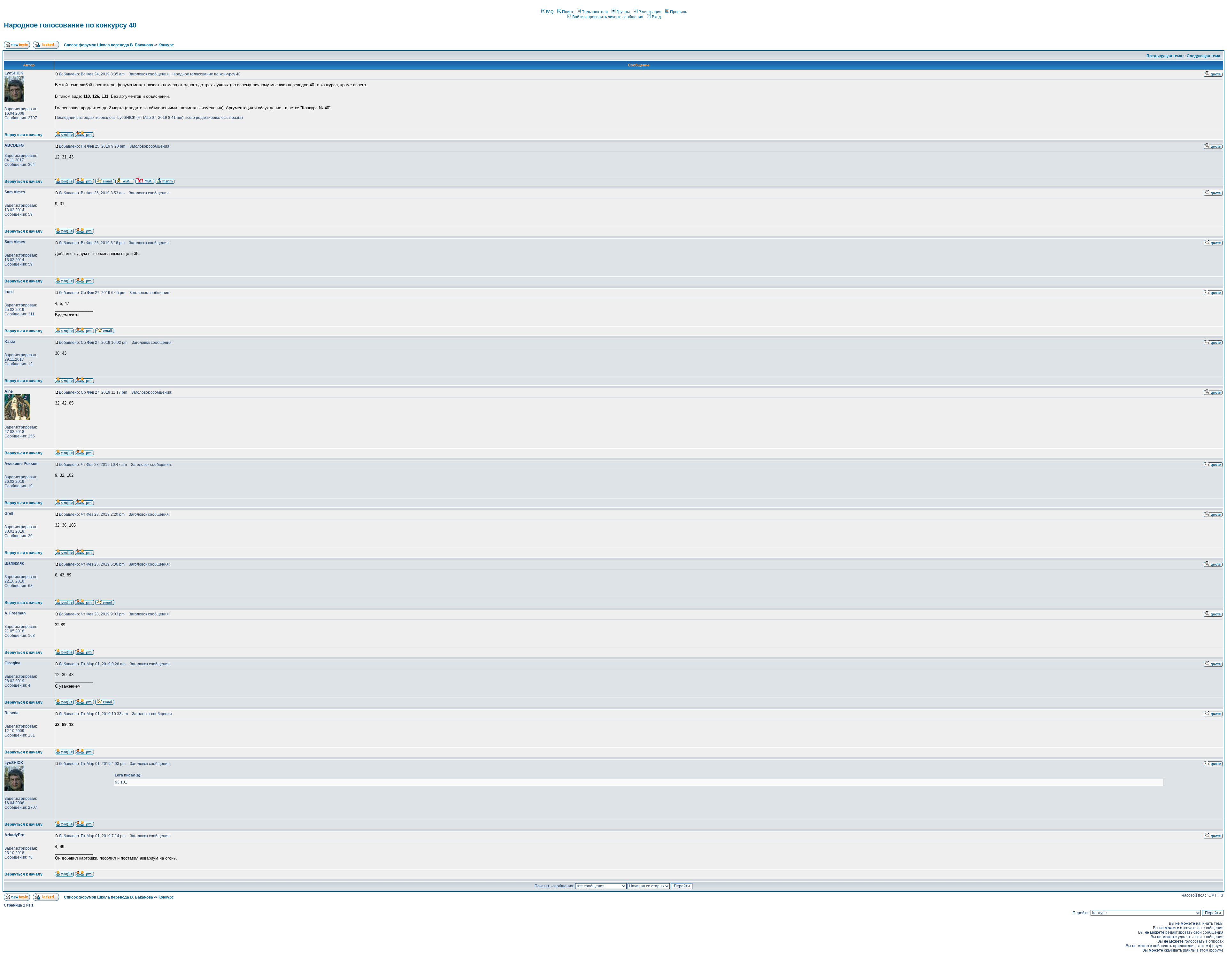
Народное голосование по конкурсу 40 (70, 25)
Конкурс (166, 45)
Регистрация (649, 12)
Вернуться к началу (23, 135)
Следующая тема (1203, 56)
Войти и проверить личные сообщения (607, 17)
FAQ (549, 12)
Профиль (678, 12)
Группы (623, 12)
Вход (656, 17)
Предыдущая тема (1164, 56)
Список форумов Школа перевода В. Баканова (108, 45)
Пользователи (595, 12)
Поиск (567, 12)
